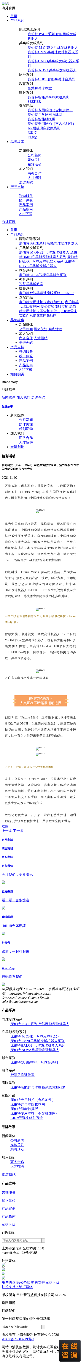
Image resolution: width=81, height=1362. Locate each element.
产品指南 (26, 209)
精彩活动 (34, 164)
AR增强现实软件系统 (44, 128)
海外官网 (9, 222)
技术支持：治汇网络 (17, 1287)
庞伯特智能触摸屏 (41, 119)
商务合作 (34, 173)
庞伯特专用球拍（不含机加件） (52, 123)
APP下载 (25, 214)
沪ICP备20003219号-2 (18, 1339)
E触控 (32, 137)
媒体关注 (34, 160)
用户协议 (9, 1282)
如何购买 (17, 374)
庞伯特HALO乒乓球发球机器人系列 (37, 1045)
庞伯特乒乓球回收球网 (45, 114)
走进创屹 (26, 182)
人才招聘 (34, 178)
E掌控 (32, 133)
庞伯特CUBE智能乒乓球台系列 (51, 79)
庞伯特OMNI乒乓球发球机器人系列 (37, 1041)
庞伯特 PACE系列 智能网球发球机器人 (48, 243)
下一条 (18, 831)
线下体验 (26, 200)
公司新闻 (34, 155)
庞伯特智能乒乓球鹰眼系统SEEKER (46, 293)
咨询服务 (26, 196)
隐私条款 (23, 1282)
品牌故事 (17, 142)
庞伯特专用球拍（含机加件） (50, 110)
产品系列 (17, 20)
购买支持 (38, 1282)
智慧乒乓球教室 (40, 88)
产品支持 (17, 187)
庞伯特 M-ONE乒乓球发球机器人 (53, 47)
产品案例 (26, 205)
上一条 (7, 831)
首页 (13, 16)
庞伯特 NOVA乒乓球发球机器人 (52, 70)
